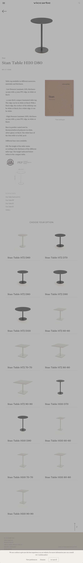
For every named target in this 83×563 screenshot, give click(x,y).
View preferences (31, 560)
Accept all (54, 560)
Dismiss (42, 560)
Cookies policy (43, 555)
